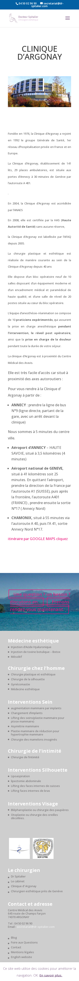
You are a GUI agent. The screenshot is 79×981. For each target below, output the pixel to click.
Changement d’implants (27, 713)
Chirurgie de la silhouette (28, 679)
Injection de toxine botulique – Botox (35, 652)
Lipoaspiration (20, 776)
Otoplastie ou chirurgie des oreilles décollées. (34, 816)
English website (21, 957)
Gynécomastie (20, 684)
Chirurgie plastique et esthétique (33, 674)
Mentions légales (22, 952)
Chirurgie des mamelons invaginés (34, 739)
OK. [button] (36, 975)
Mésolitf (16, 657)
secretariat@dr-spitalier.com (36, 927)
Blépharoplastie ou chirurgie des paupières (40, 810)
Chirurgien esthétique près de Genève (37, 891)
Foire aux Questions (24, 942)
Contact (16, 947)
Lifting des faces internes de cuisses (35, 786)
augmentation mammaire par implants (36, 708)
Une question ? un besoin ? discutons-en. (40, 598)
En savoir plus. (51, 975)
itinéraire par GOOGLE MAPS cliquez (38, 538)
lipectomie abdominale (26, 781)
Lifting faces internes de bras (30, 791)
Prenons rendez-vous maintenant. (39, 605)
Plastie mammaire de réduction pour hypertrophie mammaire (35, 733)
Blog (14, 937)
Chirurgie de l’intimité (25, 757)
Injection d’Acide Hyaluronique (31, 647)
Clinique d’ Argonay (23, 886)
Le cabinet (18, 881)
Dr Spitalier (18, 876)
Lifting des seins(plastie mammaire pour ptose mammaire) (37, 719)
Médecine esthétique (25, 689)
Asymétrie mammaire (25, 726)
